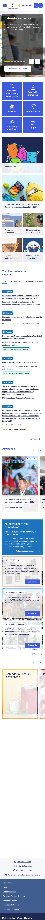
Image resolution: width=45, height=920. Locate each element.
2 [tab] (12, 61)
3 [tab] (15, 61)
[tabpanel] (22, 44)
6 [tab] (24, 61)
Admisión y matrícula (12, 128)
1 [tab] (7, 61)
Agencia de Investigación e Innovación (24, 875)
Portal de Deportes (24, 866)
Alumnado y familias (34, 281)
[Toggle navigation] (5, 5)
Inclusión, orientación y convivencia (12, 93)
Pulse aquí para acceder (26, 551)
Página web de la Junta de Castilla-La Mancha (13, 5)
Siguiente (37, 61)
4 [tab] (18, 61)
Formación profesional (33, 93)
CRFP (33, 128)
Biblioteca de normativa (12, 900)
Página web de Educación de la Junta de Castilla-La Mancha (25, 5)
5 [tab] (21, 61)
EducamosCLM (33, 111)
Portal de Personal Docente (14, 896)
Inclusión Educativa (11, 909)
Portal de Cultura (24, 862)
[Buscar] (40, 5)
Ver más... (35, 654)
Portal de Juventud (24, 870)
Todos (4, 281)
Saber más (32, 582)
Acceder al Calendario (18, 69)
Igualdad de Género (11, 905)
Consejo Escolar (9, 892)
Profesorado (16, 281)
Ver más (33, 439)
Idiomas (12, 111)
